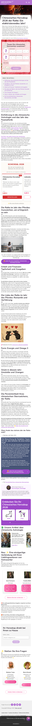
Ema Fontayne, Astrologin (22, 38)
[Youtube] (17, 705)
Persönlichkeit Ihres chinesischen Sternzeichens (17, 482)
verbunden (16, 129)
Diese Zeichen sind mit (17, 127)
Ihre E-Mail (5, 62)
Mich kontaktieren (10, 682)
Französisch (23, 715)
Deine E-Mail (6, 634)
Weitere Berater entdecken (15, 597)
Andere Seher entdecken (15, 692)
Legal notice (4, 712)
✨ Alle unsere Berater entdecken (16, 203)
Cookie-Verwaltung (13, 712)
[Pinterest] (20, 705)
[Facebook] (12, 705)
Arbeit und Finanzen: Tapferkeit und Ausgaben (15, 87)
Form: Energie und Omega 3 (11, 92)
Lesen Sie (14, 545)
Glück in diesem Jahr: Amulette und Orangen (15, 94)
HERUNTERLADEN (12, 197)
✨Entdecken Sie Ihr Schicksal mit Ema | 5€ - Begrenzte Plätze (10, 588)
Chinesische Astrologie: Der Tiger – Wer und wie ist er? (18, 535)
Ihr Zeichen (12, 48)
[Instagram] (15, 705)
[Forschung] (26, 2)
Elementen (4, 129)
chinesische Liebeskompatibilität (20, 344)
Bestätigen (16, 68)
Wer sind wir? (18, 708)
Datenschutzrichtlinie (24, 712)
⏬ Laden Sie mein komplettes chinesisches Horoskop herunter (15, 261)
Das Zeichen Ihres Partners (15, 55)
